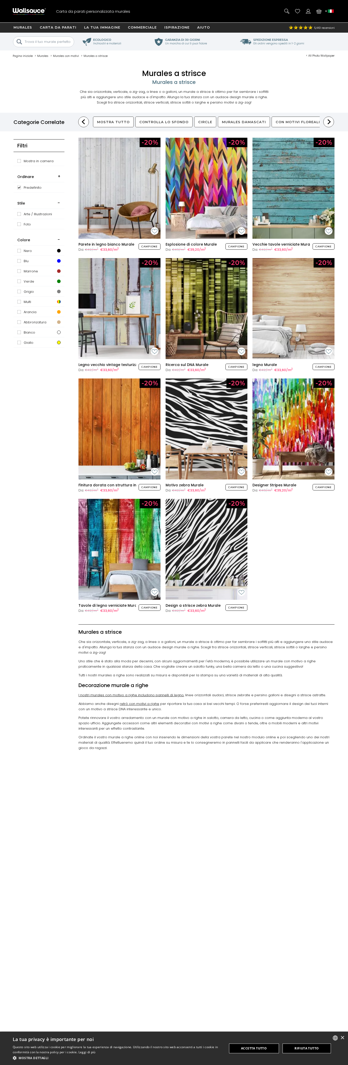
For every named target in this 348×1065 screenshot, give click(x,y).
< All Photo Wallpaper (320, 56)
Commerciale (142, 27)
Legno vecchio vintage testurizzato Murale (117, 364)
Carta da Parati (58, 27)
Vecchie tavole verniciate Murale (282, 244)
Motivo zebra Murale (185, 485)
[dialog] (174, 1048)
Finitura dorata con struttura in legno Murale (120, 485)
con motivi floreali (298, 122)
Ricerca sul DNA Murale (187, 364)
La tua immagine (102, 27)
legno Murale (264, 364)
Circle (205, 122)
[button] (117, 1058)
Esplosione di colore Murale (191, 244)
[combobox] (335, 1038)
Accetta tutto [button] (254, 1048)
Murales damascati (244, 122)
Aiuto (203, 27)
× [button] (342, 1038)
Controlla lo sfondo (164, 122)
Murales (23, 27)
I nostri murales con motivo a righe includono (117, 695)
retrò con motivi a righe (139, 703)
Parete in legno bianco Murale (106, 244)
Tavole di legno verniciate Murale (109, 605)
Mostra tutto (113, 122)
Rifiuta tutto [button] (307, 1048)
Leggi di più (87, 1052)
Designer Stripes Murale (274, 485)
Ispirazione (177, 27)
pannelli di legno (170, 695)
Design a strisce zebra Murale (193, 605)
